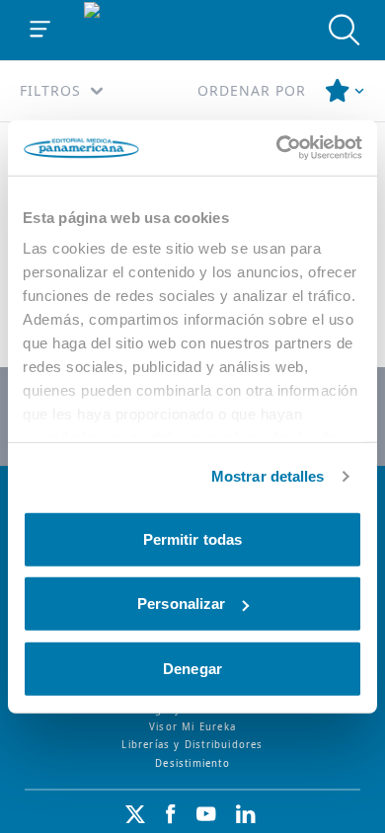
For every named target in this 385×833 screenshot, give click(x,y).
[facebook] (171, 814)
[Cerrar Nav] (40, 29)
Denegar (192, 667)
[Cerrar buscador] (344, 29)
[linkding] (246, 814)
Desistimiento (192, 763)
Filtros (50, 90)
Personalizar (181, 603)
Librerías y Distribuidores (192, 744)
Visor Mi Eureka (192, 726)
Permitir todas (192, 538)
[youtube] (206, 814)
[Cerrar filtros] (345, 91)
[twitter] (135, 814)
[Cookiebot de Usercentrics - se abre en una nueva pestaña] (277, 148)
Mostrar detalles (268, 476)
